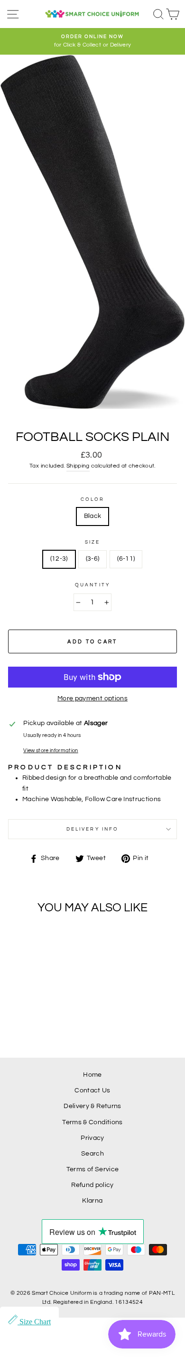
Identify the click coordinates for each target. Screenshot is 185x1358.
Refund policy (92, 1185)
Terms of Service (92, 1169)
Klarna (92, 1200)
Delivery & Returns (92, 1106)
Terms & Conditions (92, 1122)
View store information (50, 750)
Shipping (78, 466)
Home (92, 1074)
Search (92, 1153)
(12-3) (59, 558)
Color (92, 499)
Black (93, 516)
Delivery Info (92, 829)
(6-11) (126, 558)
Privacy (92, 1138)
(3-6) (93, 558)
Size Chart (34, 1322)
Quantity (92, 585)
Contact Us (92, 1090)
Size (92, 542)
